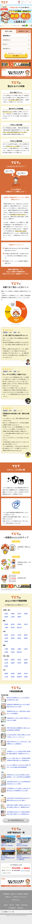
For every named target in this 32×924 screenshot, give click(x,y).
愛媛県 (26, 663)
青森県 (13, 613)
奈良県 (13, 652)
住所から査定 (8, 31)
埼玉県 (26, 624)
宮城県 (26, 613)
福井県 (26, 635)
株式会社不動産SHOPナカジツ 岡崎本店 (24, 857)
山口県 (6, 663)
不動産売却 (26, 893)
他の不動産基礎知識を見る (16, 820)
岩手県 (19, 613)
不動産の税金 (20, 893)
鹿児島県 (19, 676)
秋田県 (6, 616)
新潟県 (6, 635)
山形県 (13, 616)
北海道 (6, 613)
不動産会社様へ (20, 907)
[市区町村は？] (16, 40)
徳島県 (13, 663)
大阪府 (26, 649)
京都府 (19, 649)
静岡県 (26, 638)
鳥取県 (6, 659)
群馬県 (19, 624)
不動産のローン (14, 893)
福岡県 (6, 673)
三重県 (6, 649)
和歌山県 (19, 652)
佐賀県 (13, 673)
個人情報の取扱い (24, 904)
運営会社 (6, 904)
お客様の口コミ (8, 896)
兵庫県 (6, 652)
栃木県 (13, 624)
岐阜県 (19, 638)
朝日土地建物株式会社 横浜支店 (7, 857)
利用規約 (17, 904)
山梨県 (6, 638)
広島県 (26, 659)
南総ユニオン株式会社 (7, 844)
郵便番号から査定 (23, 31)
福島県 (19, 616)
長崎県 (19, 673)
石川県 (19, 635)
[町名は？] (16, 44)
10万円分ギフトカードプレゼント (20, 896)
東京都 (13, 627)
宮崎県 (13, 676)
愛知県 (6, 641)
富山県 (13, 635)
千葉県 (6, 627)
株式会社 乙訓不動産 (22, 844)
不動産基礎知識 (6, 893)
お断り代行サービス (16, 899)
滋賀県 (13, 649)
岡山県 (19, 659)
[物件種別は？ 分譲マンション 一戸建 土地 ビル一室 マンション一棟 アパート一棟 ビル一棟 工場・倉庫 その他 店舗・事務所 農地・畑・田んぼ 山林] (16, 48)
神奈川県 (19, 627)
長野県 (13, 638)
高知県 (6, 666)
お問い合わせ (11, 904)
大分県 (6, 676)
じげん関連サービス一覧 (7, 912)
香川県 (19, 663)
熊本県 (26, 673)
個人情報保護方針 (12, 907)
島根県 (13, 659)
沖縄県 (26, 676)
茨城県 (6, 624)
